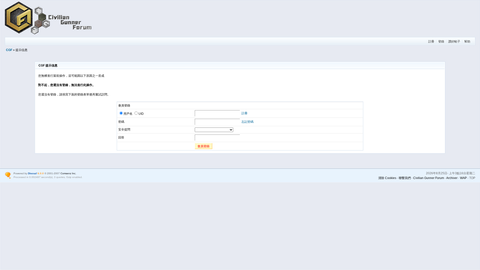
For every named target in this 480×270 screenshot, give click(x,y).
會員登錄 (204, 146)
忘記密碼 (248, 122)
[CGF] (48, 34)
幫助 (467, 41)
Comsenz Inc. (68, 173)
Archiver (452, 178)
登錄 (441, 41)
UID (141, 114)
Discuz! (32, 173)
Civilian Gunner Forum (428, 178)
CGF (9, 50)
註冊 (431, 41)
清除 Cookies (387, 178)
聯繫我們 (405, 178)
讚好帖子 (454, 41)
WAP (463, 178)
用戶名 (128, 114)
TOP (472, 178)
